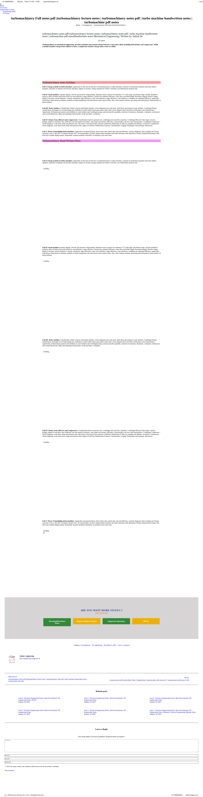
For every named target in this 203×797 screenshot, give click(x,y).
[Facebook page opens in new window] (180, 1)
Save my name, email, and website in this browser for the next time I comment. (33, 766)
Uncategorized (85, 645)
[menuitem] (2, 6)
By (97, 645)
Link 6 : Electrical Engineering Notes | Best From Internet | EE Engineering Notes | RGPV (39, 699)
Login (201, 1)
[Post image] (10, 702)
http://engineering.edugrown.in (29, 658)
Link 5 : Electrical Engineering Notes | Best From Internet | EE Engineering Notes (105, 699)
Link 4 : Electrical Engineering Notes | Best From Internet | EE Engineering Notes (170, 699)
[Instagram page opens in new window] (187, 1)
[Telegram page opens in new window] (193, 1)
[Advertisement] (101, 63)
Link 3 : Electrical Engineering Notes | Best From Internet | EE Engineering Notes (39, 711)
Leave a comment (124, 645)
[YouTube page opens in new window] (190, 1)
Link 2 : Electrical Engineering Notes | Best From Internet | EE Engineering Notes (105, 711)
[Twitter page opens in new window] (184, 1)
